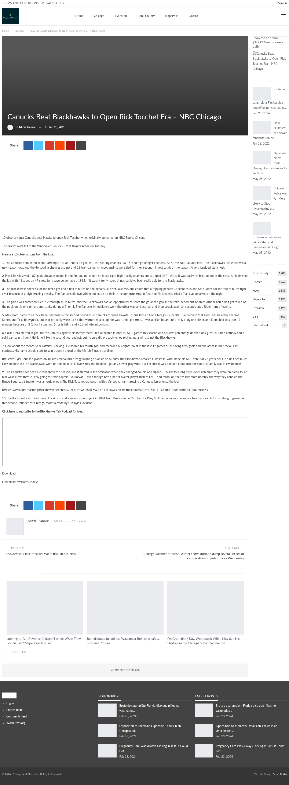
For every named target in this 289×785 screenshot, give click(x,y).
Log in (10, 703)
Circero (193, 16)
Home (79, 16)
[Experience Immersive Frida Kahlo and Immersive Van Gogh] (262, 228)
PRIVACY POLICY (53, 3)
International (260, 325)
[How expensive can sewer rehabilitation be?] (262, 127)
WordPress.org (15, 723)
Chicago (99, 16)
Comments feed (16, 716)
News (256, 291)
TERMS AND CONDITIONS (20, 3)
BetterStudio (280, 774)
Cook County (146, 16)
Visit (255, 317)
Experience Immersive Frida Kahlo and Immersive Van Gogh (267, 242)
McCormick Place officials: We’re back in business (41, 554)
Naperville (171, 16)
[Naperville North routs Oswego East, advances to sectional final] (262, 158)
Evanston (121, 16)
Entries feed (14, 710)
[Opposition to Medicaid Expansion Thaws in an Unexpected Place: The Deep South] (107, 730)
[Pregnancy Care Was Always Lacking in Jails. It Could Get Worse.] (107, 750)
